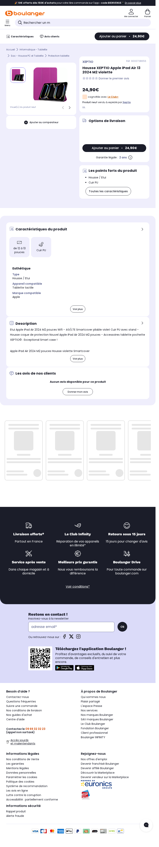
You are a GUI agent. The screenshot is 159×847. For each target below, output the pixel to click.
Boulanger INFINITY (93, 737)
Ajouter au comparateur (43, 122)
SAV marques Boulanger (97, 719)
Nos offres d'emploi (94, 759)
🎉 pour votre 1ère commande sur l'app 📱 (78, 3)
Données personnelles (21, 773)
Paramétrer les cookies (21, 777)
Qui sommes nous (93, 697)
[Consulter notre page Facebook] (64, 637)
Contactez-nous (17, 697)
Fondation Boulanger (95, 728)
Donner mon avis (78, 391)
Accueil (10, 49)
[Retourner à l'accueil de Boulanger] (25, 13)
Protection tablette (58, 55)
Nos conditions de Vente (22, 759)
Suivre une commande (21, 706)
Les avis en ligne (17, 791)
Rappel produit (16, 811)
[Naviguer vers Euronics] (115, 784)
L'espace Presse (91, 706)
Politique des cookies (20, 782)
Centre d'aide (15, 719)
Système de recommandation (27, 786)
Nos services (89, 710)
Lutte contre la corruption (23, 795)
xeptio (127, 102)
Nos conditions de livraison (24, 710)
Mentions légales (17, 768)
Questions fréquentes (21, 701)
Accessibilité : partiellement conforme (32, 799)
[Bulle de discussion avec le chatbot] (146, 825)
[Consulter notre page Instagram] (78, 637)
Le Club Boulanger (93, 724)
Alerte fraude (15, 816)
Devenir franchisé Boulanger (100, 764)
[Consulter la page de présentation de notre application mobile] (64, 668)
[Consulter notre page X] (71, 637)
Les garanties (15, 764)
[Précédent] (63, 107)
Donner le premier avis (114, 78)
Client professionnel (94, 733)
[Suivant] (69, 107)
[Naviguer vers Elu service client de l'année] (115, 795)
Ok (122, 627)
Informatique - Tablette (33, 49)
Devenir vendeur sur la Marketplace (105, 777)
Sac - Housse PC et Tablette (27, 55)
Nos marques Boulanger (97, 715)
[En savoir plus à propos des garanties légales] (130, 157)
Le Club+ (113, 96)
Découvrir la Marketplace (98, 773)
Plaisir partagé (90, 701)
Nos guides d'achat (19, 715)
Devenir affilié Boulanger (97, 768)
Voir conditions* (78, 586)
